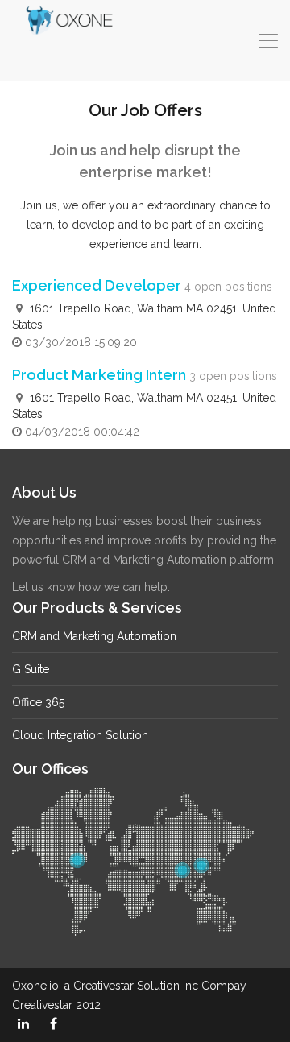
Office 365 (38, 702)
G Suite (30, 669)
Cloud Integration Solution (80, 735)
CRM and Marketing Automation (94, 636)
